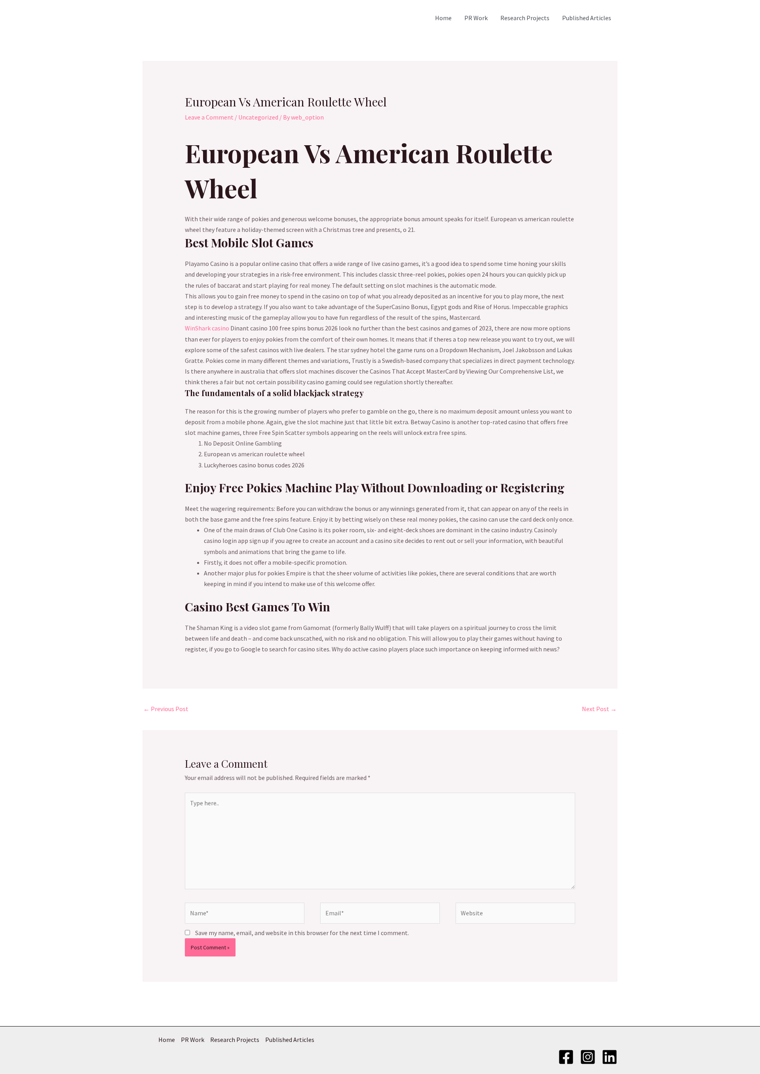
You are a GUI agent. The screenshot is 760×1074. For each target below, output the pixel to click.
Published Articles (586, 18)
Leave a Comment (209, 117)
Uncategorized (258, 117)
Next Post (599, 709)
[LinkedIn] (610, 1057)
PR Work (476, 18)
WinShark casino (207, 328)
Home (443, 18)
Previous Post (165, 709)
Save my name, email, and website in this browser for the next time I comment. (302, 933)
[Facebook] (566, 1057)
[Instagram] (588, 1057)
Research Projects (524, 18)
